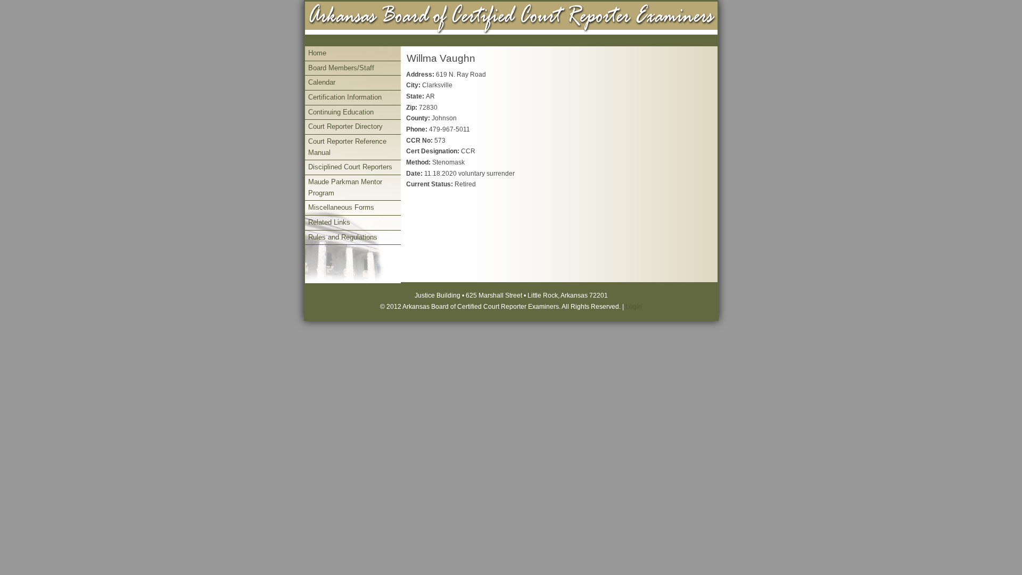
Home (317, 53)
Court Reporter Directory (345, 126)
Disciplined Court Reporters (350, 167)
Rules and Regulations (342, 237)
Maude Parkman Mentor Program (345, 187)
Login (633, 306)
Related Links (329, 222)
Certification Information (345, 97)
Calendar (321, 82)
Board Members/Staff (341, 68)
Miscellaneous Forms (341, 207)
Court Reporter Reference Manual (347, 147)
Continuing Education (341, 112)
